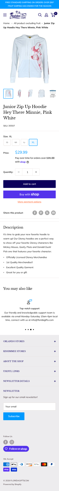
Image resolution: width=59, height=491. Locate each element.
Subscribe (14, 416)
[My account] (46, 15)
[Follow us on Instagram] (12, 442)
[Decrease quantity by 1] (18, 172)
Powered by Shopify (12, 484)
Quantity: (8, 172)
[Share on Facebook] (34, 212)
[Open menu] (5, 15)
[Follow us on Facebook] (5, 442)
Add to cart (29, 183)
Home (6, 23)
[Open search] (40, 15)
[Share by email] (53, 212)
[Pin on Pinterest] (41, 212)
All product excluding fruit (27, 23)
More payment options (29, 201)
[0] (53, 15)
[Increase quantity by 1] (36, 172)
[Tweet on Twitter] (47, 212)
